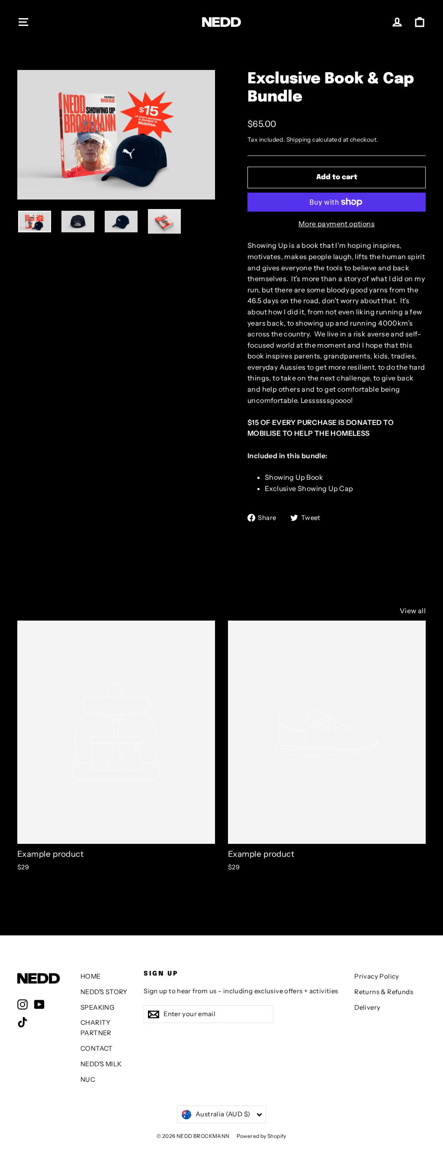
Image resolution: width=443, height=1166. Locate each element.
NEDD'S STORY (104, 992)
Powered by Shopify (261, 1136)
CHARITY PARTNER (96, 1028)
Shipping (298, 139)
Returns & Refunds (383, 992)
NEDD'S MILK (101, 1064)
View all (413, 610)
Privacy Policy (376, 976)
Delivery (367, 1007)
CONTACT (96, 1048)
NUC (87, 1080)
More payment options (337, 223)
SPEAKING (97, 1007)
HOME (90, 976)
